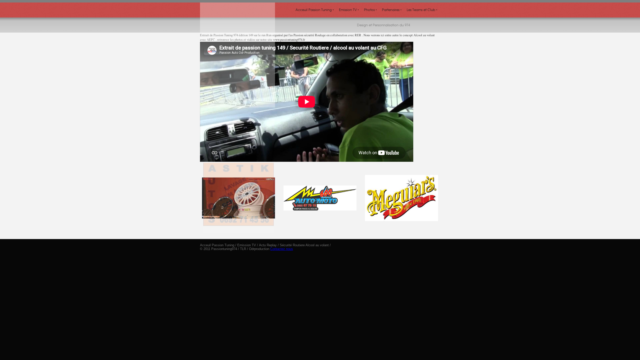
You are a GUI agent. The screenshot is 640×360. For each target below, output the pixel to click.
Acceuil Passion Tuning (315, 9)
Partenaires (392, 9)
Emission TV (349, 9)
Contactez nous (281, 249)
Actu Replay (268, 245)
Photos (370, 9)
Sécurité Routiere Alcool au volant (304, 245)
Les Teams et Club (422, 9)
